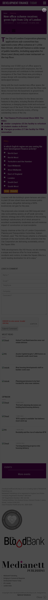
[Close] (44, 10)
